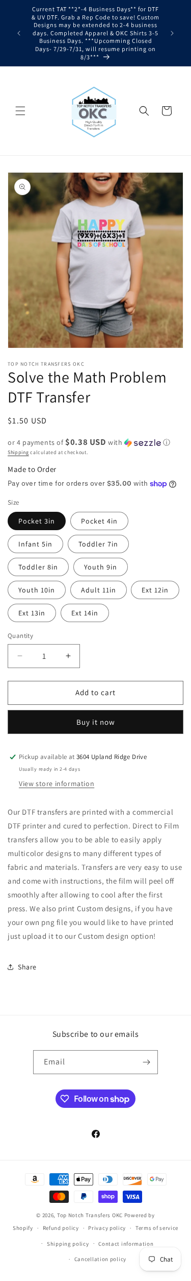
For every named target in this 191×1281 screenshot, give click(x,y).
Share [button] (27, 966)
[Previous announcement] (19, 33)
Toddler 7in (98, 544)
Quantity (20, 635)
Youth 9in (100, 567)
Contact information (125, 1243)
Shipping (18, 452)
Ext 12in (155, 590)
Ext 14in (84, 613)
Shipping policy (68, 1243)
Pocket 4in (99, 521)
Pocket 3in (36, 521)
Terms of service (156, 1227)
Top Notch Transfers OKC (90, 1215)
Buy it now (95, 722)
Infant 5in (35, 544)
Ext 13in (31, 613)
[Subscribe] (146, 1062)
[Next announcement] (172, 33)
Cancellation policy (100, 1259)
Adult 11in (98, 590)
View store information (56, 783)
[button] (20, 111)
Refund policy (61, 1227)
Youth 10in (36, 590)
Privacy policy (107, 1227)
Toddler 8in (38, 567)
